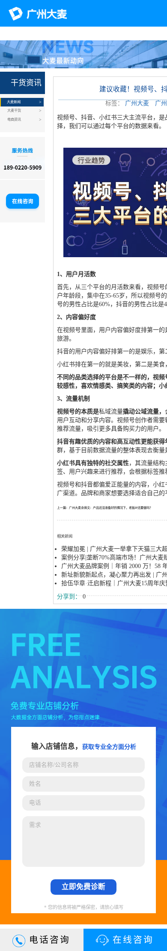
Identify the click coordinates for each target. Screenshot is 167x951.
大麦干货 (14, 110)
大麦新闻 (14, 102)
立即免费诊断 (83, 887)
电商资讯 (14, 120)
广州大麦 (137, 103)
